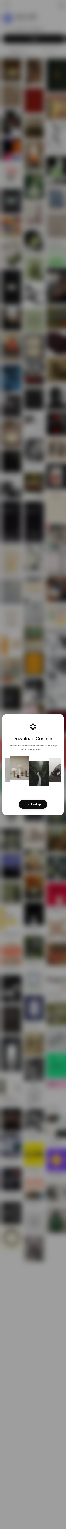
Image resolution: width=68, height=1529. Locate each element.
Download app (33, 804)
